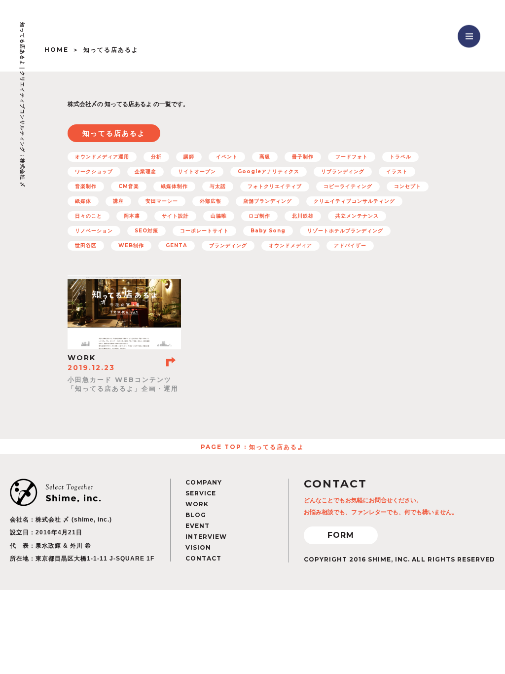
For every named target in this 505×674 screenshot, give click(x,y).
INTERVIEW (206, 536)
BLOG (195, 515)
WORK (197, 504)
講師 (188, 156)
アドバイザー (350, 245)
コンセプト (407, 186)
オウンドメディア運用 (102, 156)
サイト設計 (175, 216)
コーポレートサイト (204, 230)
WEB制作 (131, 245)
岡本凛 (132, 216)
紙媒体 (83, 201)
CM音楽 (128, 186)
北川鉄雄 (303, 216)
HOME (56, 49)
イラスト (397, 171)
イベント (227, 156)
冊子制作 (303, 156)
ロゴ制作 (259, 216)
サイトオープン (197, 171)
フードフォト (351, 156)
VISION (198, 547)
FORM (340, 535)
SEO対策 (146, 230)
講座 (118, 201)
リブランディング (342, 171)
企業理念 (145, 171)
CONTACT (203, 558)
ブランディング (228, 245)
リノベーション (94, 230)
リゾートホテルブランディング (345, 230)
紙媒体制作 (174, 186)
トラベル (400, 156)
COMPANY (203, 482)
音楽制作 (86, 186)
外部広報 (210, 201)
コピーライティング (348, 186)
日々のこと (88, 216)
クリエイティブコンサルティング (354, 201)
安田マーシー (161, 201)
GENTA (176, 245)
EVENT (197, 525)
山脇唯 (219, 216)
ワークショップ (94, 171)
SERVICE (200, 493)
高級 (264, 156)
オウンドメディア (290, 245)
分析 (156, 156)
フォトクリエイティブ (275, 186)
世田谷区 (86, 245)
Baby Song (268, 230)
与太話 (218, 186)
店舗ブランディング (267, 201)
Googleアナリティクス (268, 171)
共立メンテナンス (357, 216)
